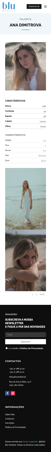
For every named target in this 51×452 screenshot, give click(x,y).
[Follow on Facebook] (7, 393)
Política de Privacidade (31, 348)
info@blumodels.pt (17, 377)
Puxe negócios (30, 441)
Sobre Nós (10, 414)
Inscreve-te (34, 6)
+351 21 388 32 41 (16, 372)
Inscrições (9, 423)
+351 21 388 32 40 (17, 369)
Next (42, 294)
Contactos (9, 419)
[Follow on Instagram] (13, 393)
